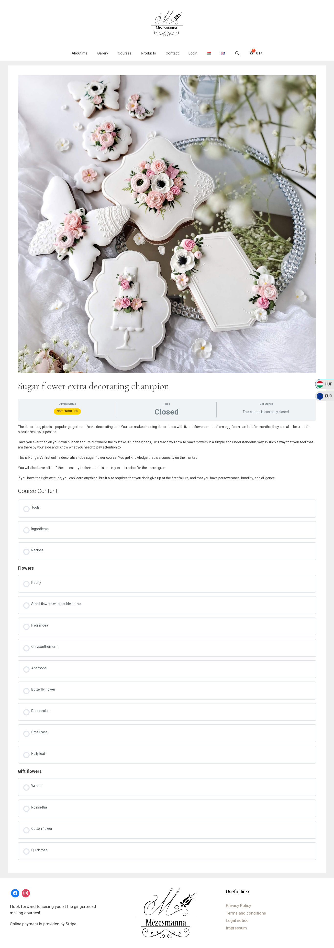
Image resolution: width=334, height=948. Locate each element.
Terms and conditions (246, 913)
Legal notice (237, 920)
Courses (125, 53)
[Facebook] (15, 893)
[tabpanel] (167, 452)
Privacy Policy (238, 905)
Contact (172, 53)
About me (80, 53)
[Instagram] (26, 893)
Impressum (236, 928)
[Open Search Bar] (237, 53)
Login (193, 53)
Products (148, 53)
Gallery (102, 53)
